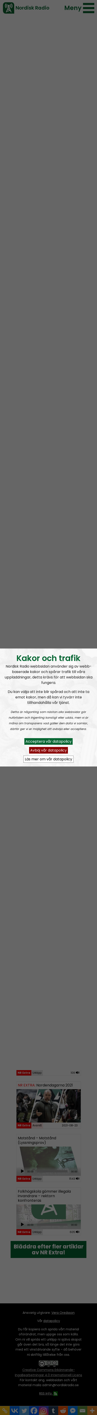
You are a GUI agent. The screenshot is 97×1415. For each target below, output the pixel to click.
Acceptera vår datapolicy (48, 741)
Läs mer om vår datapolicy (48, 759)
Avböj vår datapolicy (48, 750)
